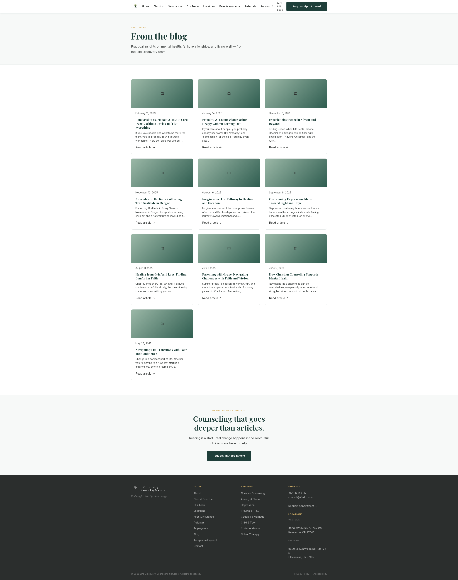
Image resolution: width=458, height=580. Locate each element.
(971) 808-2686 (280, 6)
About (157, 6)
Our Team (193, 6)
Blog (196, 534)
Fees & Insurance (229, 6)
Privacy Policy (301, 573)
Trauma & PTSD (250, 510)
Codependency (250, 528)
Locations (209, 6)
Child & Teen (248, 522)
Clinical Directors (203, 499)
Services (173, 6)
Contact (198, 545)
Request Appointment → (302, 505)
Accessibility (320, 573)
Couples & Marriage (252, 516)
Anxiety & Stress (250, 499)
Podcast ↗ (267, 6)
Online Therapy (250, 534)
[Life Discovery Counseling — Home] (135, 6)
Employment (201, 528)
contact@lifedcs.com (300, 497)
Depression (248, 505)
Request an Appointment (229, 455)
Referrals (250, 6)
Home (145, 6)
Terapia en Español (205, 540)
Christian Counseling (253, 493)
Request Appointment (307, 6)
